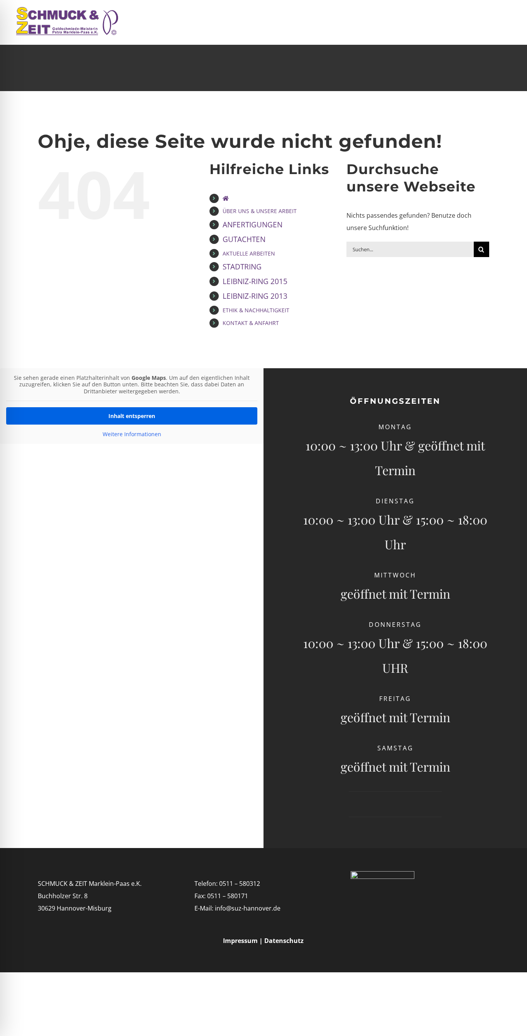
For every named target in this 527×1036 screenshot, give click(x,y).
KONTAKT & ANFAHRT (251, 323)
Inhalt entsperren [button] (131, 416)
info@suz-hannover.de (247, 908)
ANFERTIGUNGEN (252, 224)
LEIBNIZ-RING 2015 (255, 281)
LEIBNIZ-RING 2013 (255, 296)
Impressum (241, 940)
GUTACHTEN (244, 239)
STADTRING (242, 266)
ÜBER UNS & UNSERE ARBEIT (260, 211)
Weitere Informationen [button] (132, 434)
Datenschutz (284, 940)
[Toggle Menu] (507, 22)
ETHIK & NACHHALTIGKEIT (256, 310)
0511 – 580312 (239, 883)
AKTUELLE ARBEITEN (249, 253)
